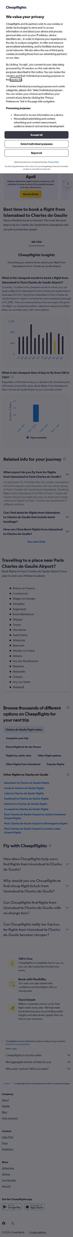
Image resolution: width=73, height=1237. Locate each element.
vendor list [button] (16, 79)
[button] (36, 135)
